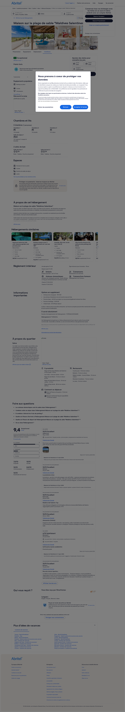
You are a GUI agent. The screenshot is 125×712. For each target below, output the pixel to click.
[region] (63, 91)
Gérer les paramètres (45, 107)
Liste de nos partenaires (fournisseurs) (48, 101)
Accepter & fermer (80, 107)
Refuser (65, 107)
